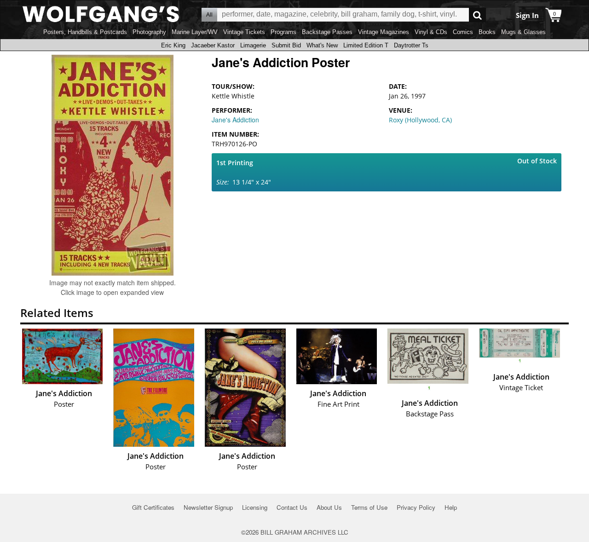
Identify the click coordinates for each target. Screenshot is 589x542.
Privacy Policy (416, 507)
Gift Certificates (153, 507)
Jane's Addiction (235, 119)
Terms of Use (369, 507)
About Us (329, 507)
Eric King (173, 45)
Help (451, 507)
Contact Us (292, 507)
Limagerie (253, 45)
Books (487, 32)
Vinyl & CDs (431, 32)
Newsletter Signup (208, 507)
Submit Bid (286, 45)
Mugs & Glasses (523, 32)
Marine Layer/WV (195, 32)
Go (477, 15)
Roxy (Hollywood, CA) (420, 119)
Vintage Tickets (244, 32)
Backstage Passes (327, 32)
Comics (463, 32)
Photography (149, 32)
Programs (283, 32)
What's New (322, 45)
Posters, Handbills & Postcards (85, 32)
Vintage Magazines (383, 32)
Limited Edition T (365, 45)
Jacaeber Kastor (213, 45)
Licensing (254, 507)
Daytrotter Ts (411, 45)
